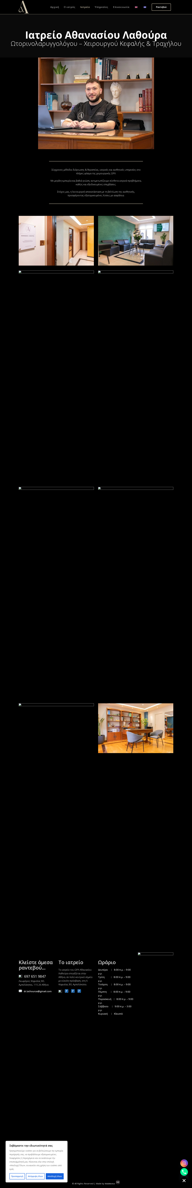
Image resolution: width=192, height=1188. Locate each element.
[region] (36, 1161)
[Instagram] (184, 1163)
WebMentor (110, 1183)
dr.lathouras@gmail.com (38, 991)
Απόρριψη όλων (35, 1176)
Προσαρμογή (17, 1176)
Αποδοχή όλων (55, 1176)
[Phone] (184, 1172)
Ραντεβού (161, 7)
